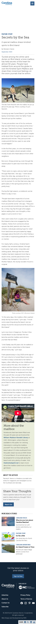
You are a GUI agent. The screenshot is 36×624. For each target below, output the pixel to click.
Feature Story (7, 34)
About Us (5, 599)
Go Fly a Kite (20, 536)
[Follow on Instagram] (25, 603)
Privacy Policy (25, 595)
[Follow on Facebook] (21, 603)
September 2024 (7, 52)
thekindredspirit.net (11, 463)
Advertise (5, 595)
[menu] (32, 3)
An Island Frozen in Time (25, 547)
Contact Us (6, 603)
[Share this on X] (28, 622)
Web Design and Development (11, 618)
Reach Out (8, 504)
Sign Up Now (18, 576)
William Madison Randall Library (16, 437)
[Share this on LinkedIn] (31, 622)
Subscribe (5, 606)
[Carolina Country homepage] (7, 3)
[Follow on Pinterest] (29, 603)
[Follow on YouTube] (33, 603)
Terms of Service (26, 599)
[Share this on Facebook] (25, 622)
